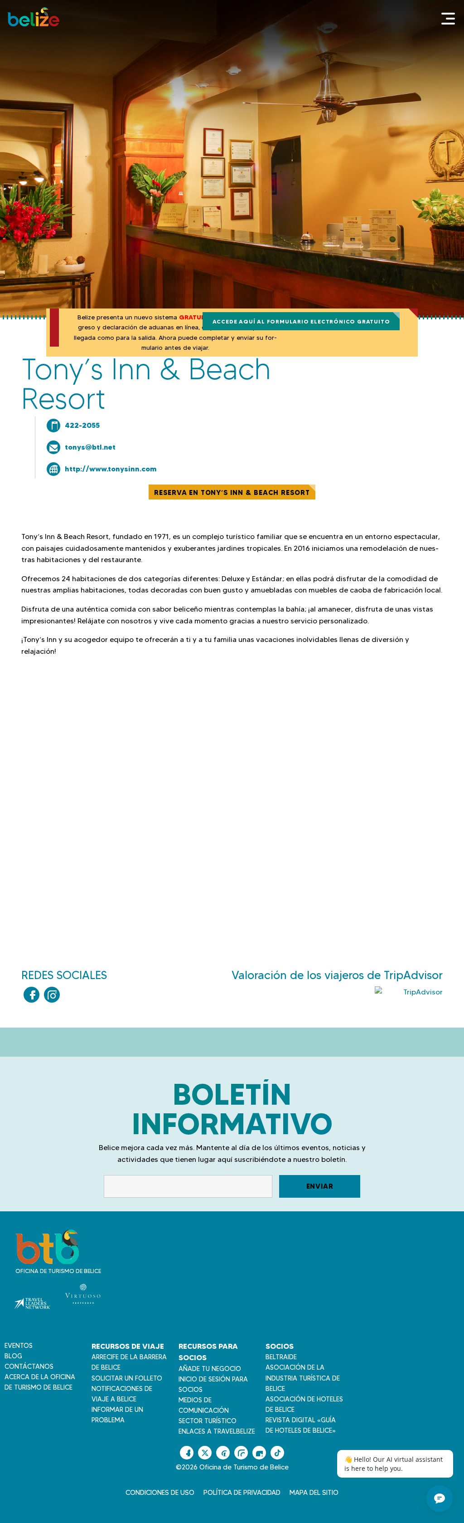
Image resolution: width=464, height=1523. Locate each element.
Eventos (19, 1346)
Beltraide (281, 1357)
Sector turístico (208, 1421)
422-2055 (82, 425)
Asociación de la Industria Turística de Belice (303, 1377)
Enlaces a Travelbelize (217, 1431)
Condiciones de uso (160, 1493)
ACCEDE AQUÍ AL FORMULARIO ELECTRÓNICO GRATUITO (301, 321)
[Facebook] (31, 995)
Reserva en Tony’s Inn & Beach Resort (232, 492)
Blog (13, 1356)
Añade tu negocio (210, 1369)
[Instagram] (52, 995)
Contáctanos (29, 1366)
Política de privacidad (241, 1493)
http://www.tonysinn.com (111, 468)
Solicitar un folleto (127, 1378)
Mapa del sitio (314, 1493)
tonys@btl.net (90, 446)
